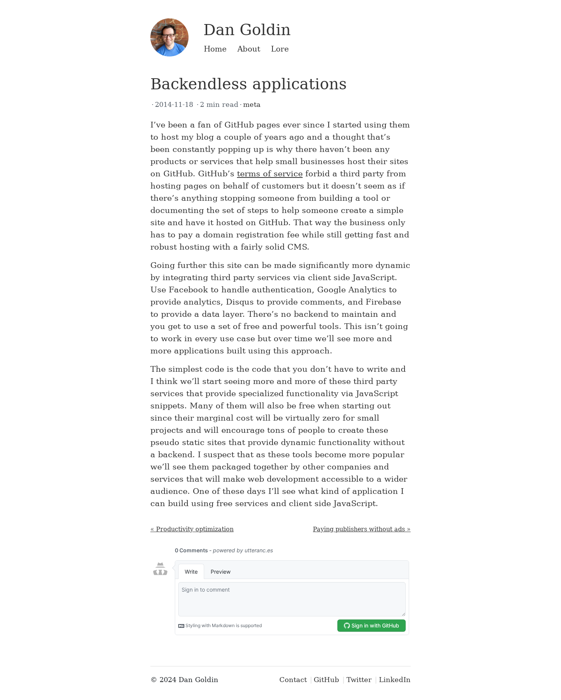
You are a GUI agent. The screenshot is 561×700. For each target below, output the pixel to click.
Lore (280, 48)
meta (252, 104)
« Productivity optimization (192, 529)
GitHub (326, 680)
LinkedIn (395, 680)
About (248, 48)
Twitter (359, 680)
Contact (293, 680)
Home (215, 48)
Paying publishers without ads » (362, 529)
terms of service (270, 173)
